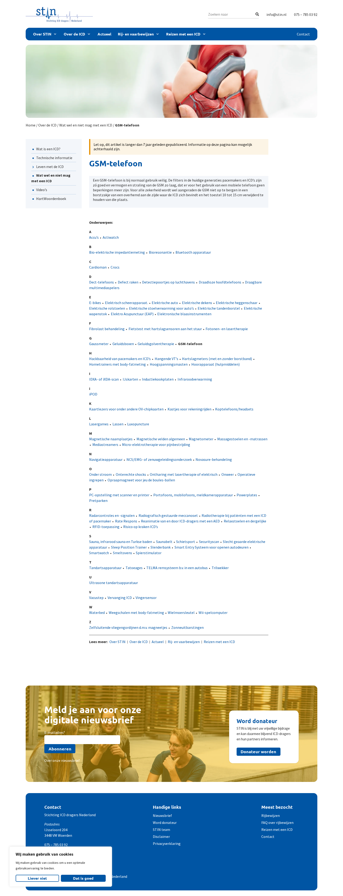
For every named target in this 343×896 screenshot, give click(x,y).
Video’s (41, 189)
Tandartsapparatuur (105, 567)
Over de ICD (74, 34)
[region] (60, 867)
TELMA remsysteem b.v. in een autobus (177, 567)
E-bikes (95, 302)
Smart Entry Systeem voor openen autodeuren (211, 547)
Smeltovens (122, 552)
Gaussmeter (98, 343)
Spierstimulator (148, 552)
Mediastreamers (105, 444)
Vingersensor (146, 597)
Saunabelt (164, 541)
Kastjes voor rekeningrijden (189, 409)
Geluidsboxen (123, 343)
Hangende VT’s (166, 358)
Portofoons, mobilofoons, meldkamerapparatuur (193, 495)
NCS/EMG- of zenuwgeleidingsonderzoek (159, 459)
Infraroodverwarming (195, 379)
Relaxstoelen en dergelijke (245, 521)
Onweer (227, 474)
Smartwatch (99, 552)
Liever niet (37, 878)
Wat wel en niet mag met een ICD (85, 125)
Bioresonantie (160, 252)
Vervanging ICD (120, 597)
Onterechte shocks (131, 474)
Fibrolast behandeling (107, 328)
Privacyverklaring (167, 843)
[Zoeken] (257, 14)
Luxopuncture (138, 424)
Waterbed (97, 612)
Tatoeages (134, 567)
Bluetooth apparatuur (193, 252)
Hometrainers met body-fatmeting (117, 364)
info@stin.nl (276, 14)
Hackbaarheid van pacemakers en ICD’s (120, 358)
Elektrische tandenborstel (219, 308)
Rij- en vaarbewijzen (136, 34)
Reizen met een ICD (183, 34)
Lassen (117, 424)
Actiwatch (111, 237)
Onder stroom (100, 474)
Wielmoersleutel (181, 612)
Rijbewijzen (270, 815)
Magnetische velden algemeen (160, 439)
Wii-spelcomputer (213, 612)
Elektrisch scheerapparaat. (126, 302)
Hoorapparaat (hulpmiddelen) (215, 364)
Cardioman (98, 267)
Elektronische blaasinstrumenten (184, 314)
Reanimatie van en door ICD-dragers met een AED (180, 521)
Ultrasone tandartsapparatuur (113, 582)
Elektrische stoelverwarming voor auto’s (161, 308)
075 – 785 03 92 (305, 14)
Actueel (104, 34)
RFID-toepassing (105, 526)
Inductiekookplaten (158, 379)
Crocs (115, 267)
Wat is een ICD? (48, 149)
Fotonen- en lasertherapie (227, 328)
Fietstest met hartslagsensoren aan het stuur (165, 328)
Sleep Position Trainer (129, 547)
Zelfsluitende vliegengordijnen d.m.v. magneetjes (128, 627)
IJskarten (130, 379)
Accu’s (94, 237)
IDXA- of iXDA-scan (104, 379)
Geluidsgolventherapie (156, 343)
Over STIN (42, 34)
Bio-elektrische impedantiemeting (117, 252)
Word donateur (165, 822)
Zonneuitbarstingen (187, 627)
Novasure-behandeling (214, 459)
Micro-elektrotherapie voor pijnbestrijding (156, 444)
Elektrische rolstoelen (107, 308)
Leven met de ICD (50, 166)
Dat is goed (83, 878)
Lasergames (98, 424)
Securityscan (209, 541)
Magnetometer (201, 439)
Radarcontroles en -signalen (112, 515)
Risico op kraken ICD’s (140, 526)
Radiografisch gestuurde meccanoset (168, 515)
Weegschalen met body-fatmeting (136, 612)
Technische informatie (54, 157)
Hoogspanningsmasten (169, 364)
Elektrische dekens (197, 302)
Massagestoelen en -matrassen (242, 439)
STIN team (161, 829)
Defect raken (128, 282)
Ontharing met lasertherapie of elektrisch (183, 474)
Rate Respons (126, 521)
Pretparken (98, 500)
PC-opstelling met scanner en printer (119, 495)
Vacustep (96, 597)
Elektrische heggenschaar (236, 302)
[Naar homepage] (59, 14)
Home (30, 125)
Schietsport (185, 541)
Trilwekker (220, 567)
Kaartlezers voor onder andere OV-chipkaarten (126, 409)
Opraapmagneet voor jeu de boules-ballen (141, 480)
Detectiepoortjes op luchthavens (168, 282)
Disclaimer (161, 836)
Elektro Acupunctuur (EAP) (132, 314)
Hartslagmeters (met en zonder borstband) (217, 358)
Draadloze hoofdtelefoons (220, 282)
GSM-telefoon (190, 343)
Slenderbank (160, 547)
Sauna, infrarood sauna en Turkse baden (120, 541)
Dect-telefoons (101, 282)
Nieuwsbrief (162, 815)
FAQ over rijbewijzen (277, 822)
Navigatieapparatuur (105, 459)
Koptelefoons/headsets (234, 409)
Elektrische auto (165, 302)
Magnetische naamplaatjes (111, 439)
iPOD (93, 394)
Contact (303, 34)
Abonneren (60, 748)
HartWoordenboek (51, 198)
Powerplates (247, 495)
